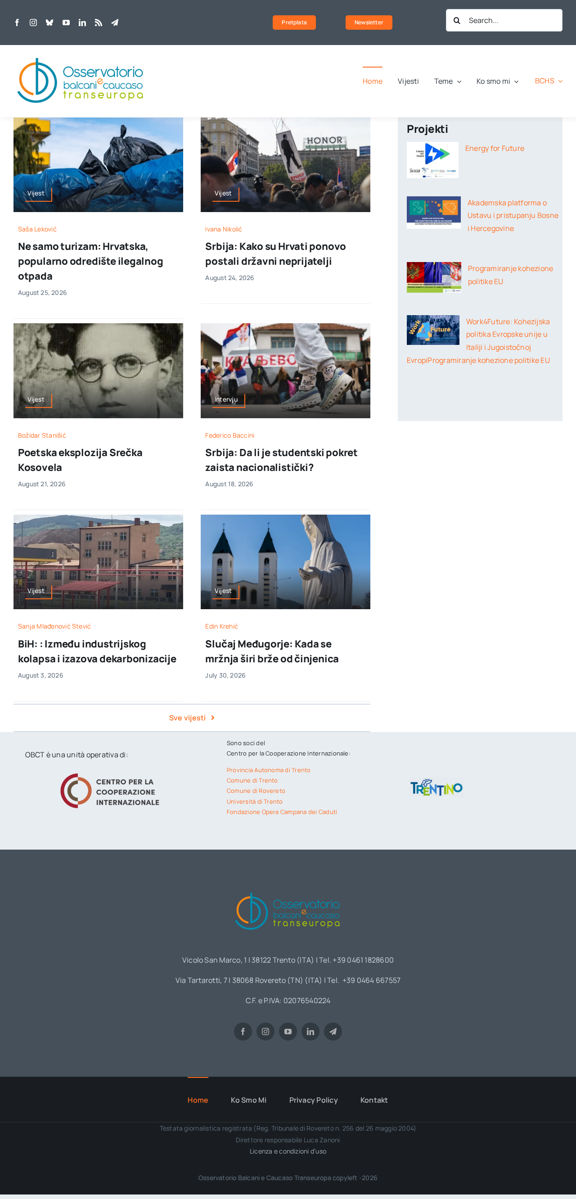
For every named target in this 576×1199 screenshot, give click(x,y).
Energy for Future (494, 148)
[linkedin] (82, 22)
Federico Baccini (229, 435)
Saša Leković (37, 229)
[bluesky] (49, 22)
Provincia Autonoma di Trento (269, 770)
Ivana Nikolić (223, 229)
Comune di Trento (252, 780)
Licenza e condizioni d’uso (288, 1151)
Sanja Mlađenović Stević (54, 626)
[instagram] (33, 22)
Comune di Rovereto (256, 791)
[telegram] (114, 22)
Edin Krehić (221, 626)
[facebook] (17, 22)
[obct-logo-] (288, 889)
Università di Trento (255, 801)
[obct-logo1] (81, 53)
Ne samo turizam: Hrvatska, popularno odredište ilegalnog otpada (90, 261)
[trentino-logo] (437, 781)
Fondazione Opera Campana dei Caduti (282, 812)
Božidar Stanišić (42, 435)
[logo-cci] (112, 772)
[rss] (98, 22)
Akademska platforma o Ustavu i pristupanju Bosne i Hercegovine (513, 216)
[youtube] (66, 22)
